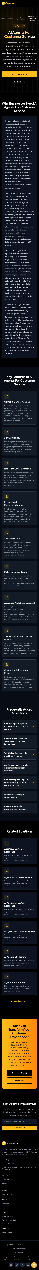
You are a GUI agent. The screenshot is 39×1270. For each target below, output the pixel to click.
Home (4, 18)
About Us (5, 1203)
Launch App (6, 1179)
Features (5, 1187)
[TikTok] (22, 1265)
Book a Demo (19, 82)
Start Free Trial (18, 74)
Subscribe (18, 1128)
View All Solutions (18, 1001)
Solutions (11, 18)
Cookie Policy (7, 1224)
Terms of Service (9, 1220)
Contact (5, 1207)
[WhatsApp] (28, 1265)
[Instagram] (17, 1265)
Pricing (4, 1191)
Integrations (7, 1194)
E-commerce (21, 18)
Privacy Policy (7, 1216)
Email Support (7, 1232)
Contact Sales (19, 1081)
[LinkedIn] (11, 1265)
